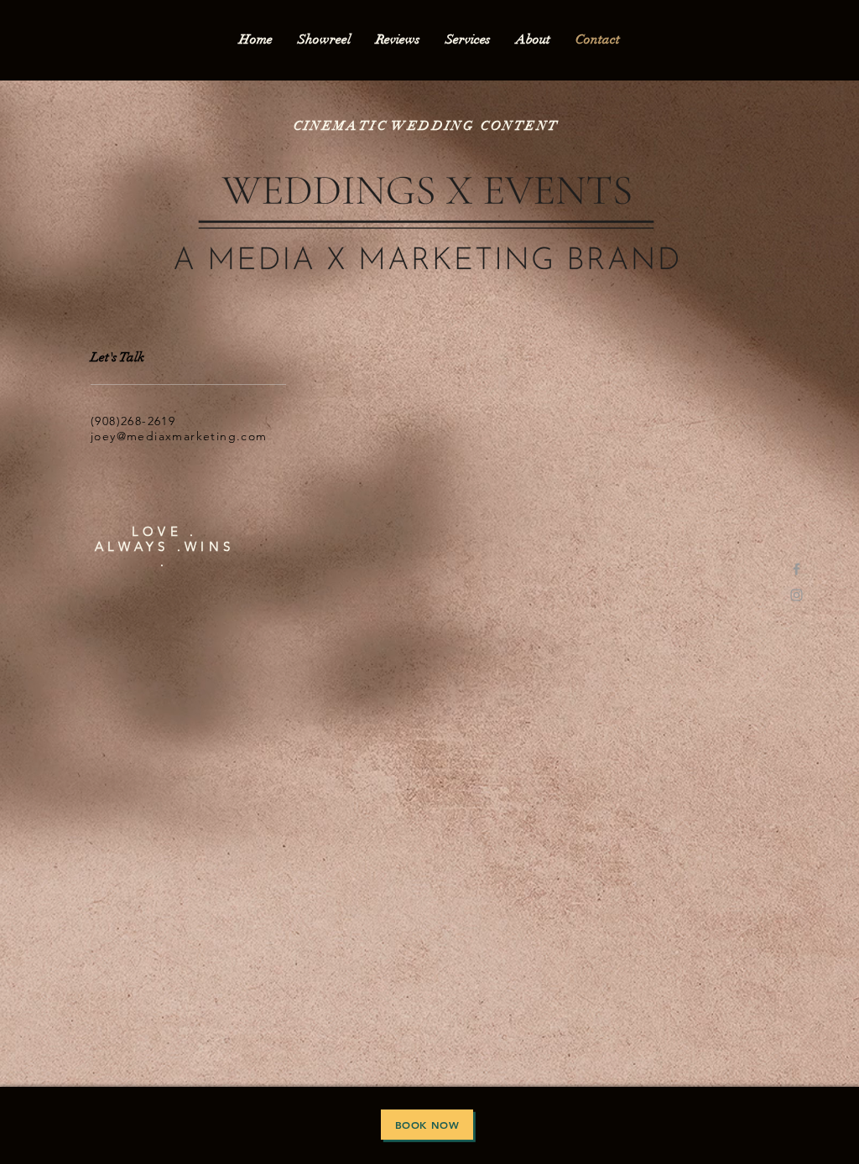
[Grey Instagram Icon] (796, 595)
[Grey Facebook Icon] (796, 569)
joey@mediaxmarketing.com (179, 436)
